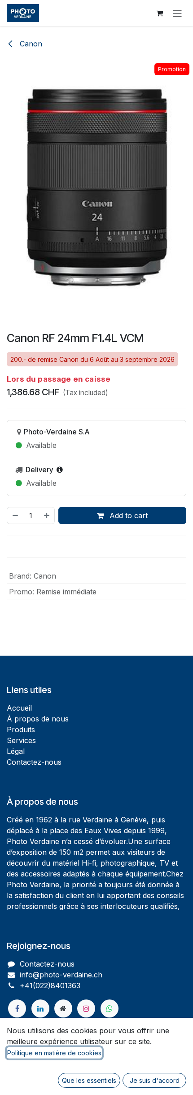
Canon (30, 43)
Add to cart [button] (127, 515)
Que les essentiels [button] (89, 1080)
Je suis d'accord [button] (155, 1080)
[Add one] (47, 515)
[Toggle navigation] (177, 13)
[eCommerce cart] (159, 13)
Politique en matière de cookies (54, 1053)
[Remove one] (14, 515)
